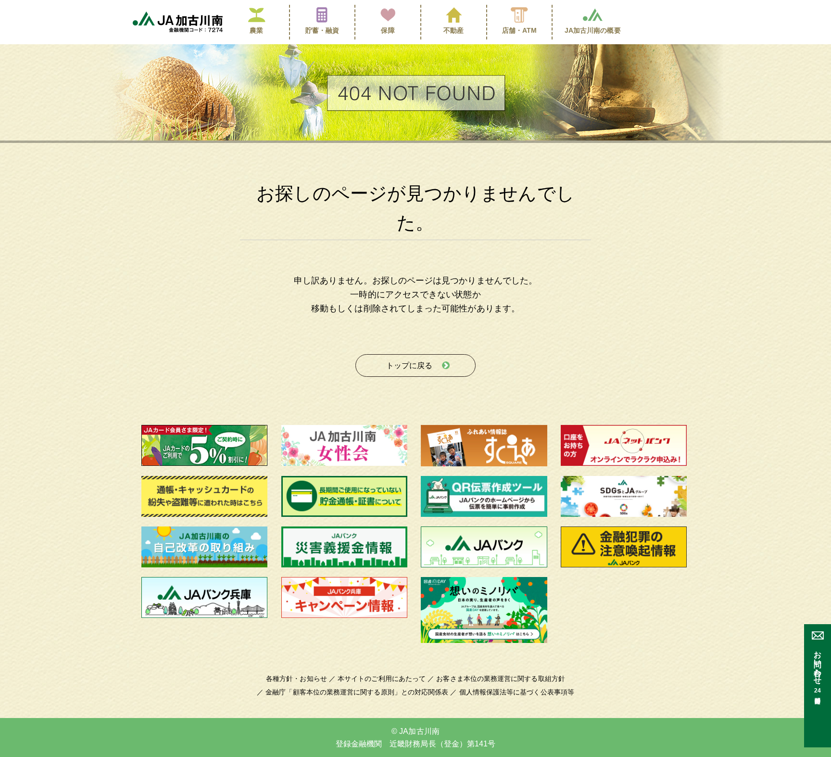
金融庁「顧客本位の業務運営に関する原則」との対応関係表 (356, 692)
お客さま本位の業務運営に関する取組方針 (500, 678)
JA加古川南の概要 (593, 30)
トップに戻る (409, 365)
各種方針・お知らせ (296, 678)
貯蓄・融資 (322, 30)
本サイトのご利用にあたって (382, 678)
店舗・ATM (519, 30)
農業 (256, 30)
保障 (387, 30)
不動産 (453, 30)
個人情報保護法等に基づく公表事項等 (516, 692)
